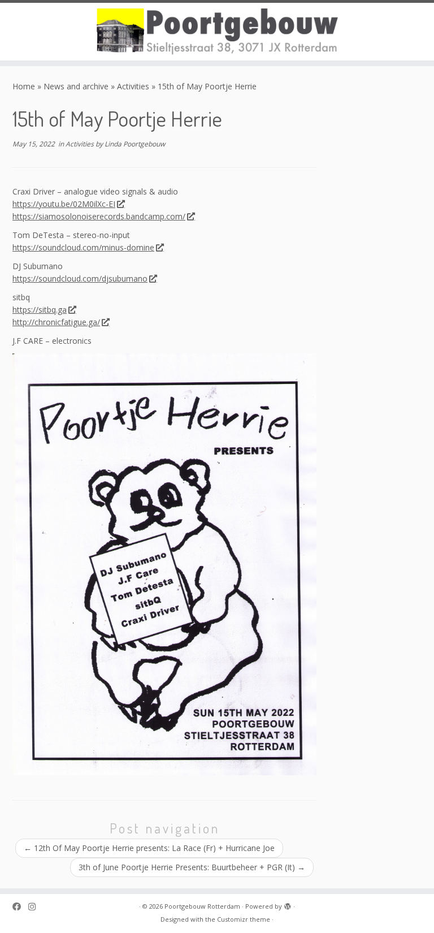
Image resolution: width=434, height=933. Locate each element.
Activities (133, 86)
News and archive (76, 86)
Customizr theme (243, 919)
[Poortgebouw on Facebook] (20, 907)
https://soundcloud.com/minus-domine (83, 247)
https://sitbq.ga (39, 309)
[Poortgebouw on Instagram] (35, 907)
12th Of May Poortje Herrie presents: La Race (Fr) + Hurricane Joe (149, 848)
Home (23, 86)
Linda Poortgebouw (135, 144)
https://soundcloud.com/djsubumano (79, 278)
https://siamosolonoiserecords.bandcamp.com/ (98, 216)
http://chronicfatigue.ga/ (56, 322)
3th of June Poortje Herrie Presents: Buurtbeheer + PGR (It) (192, 867)
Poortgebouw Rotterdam (202, 906)
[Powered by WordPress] (288, 904)
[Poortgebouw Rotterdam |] (217, 31)
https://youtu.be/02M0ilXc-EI (63, 203)
